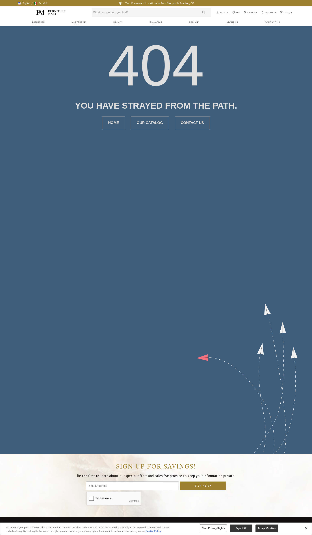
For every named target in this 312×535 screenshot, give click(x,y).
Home (113, 123)
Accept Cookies (267, 528)
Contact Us (272, 22)
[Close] (306, 528)
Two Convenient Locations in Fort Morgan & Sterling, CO (159, 3)
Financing (156, 22)
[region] (156, 528)
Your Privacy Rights (213, 528)
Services (194, 22)
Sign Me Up (203, 485)
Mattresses (79, 22)
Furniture (38, 22)
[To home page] (51, 12)
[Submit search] (204, 12)
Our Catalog (150, 123)
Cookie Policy (153, 531)
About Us (232, 22)
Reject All (241, 528)
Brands (118, 22)
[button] (24, 3)
